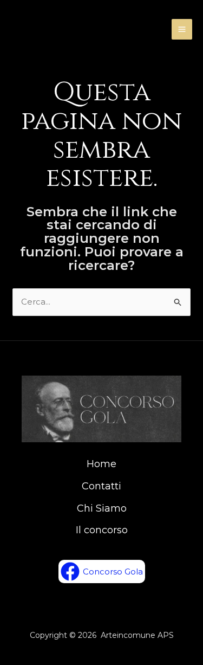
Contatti (101, 486)
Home (101, 464)
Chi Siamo (102, 508)
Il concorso (102, 530)
